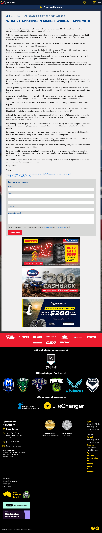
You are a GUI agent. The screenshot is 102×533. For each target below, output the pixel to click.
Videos (90, 469)
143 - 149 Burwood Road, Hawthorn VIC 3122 (14, 435)
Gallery (90, 463)
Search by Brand (93, 429)
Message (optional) (14, 213)
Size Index (6, 479)
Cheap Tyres (6, 486)
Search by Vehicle (93, 424)
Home (10, 16)
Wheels (90, 437)
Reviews (90, 471)
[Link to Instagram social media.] (97, 528)
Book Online (92, 458)
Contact (90, 455)
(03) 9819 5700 (12, 442)
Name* (10, 186)
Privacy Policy (47, 227)
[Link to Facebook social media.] (93, 528)
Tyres (89, 421)
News (89, 466)
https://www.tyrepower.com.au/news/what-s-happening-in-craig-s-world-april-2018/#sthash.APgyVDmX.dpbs (38, 175)
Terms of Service (61, 227)
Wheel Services (92, 450)
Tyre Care (90, 432)
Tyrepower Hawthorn (52, 7)
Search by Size (92, 427)
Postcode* (11, 206)
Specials (90, 453)
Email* (10, 200)
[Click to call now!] (85, 2)
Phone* (10, 193)
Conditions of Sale (26, 530)
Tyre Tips (90, 434)
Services (90, 445)
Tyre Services (91, 448)
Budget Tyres (6, 484)
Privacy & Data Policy (14, 530)
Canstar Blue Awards (9, 481)
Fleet (89, 461)
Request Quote (15, 232)
